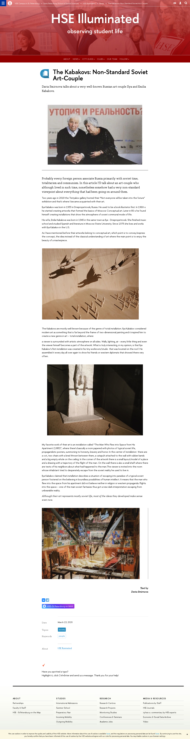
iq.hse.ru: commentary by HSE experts (159, 712)
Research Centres (107, 703)
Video (145, 721)
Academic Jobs (106, 721)
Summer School (63, 708)
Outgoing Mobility (64, 721)
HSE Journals (148, 708)
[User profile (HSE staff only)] (180, 3)
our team (112, 59)
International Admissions (66, 703)
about (66, 59)
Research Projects (107, 708)
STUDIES (61, 698)
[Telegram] (47, 600)
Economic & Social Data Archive (157, 717)
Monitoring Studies (108, 712)
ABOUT (17, 698)
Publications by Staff (152, 703)
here (108, 734)
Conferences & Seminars (111, 717)
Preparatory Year (63, 712)
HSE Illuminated (95, 18)
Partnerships (18, 703)
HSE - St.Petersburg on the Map (27, 712)
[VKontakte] (43, 600)
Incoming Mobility (64, 717)
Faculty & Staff (19, 708)
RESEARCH (105, 698)
